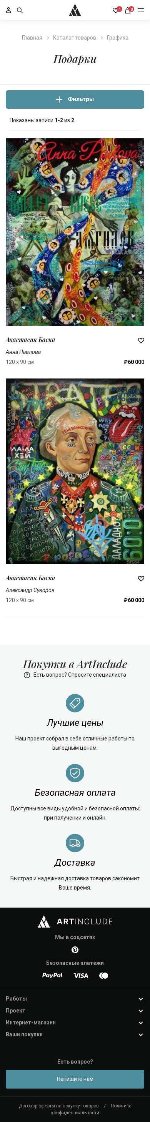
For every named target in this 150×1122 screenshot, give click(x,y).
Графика (117, 38)
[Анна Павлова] (75, 232)
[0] (127, 10)
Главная (32, 38)
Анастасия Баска (30, 339)
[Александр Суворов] (75, 471)
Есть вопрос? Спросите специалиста (79, 675)
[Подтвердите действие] (141, 339)
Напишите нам (75, 1079)
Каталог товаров (74, 38)
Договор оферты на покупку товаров (59, 1106)
